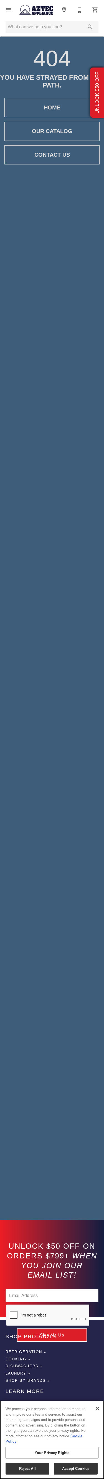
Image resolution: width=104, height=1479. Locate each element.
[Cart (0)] (95, 9)
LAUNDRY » (18, 1373)
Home (52, 107)
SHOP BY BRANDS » (28, 1380)
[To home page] (36, 9)
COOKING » (18, 1359)
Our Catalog (52, 131)
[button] (9, 9)
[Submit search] (90, 27)
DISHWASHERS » (24, 1366)
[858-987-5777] (79, 9)
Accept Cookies (75, 1468)
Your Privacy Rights (52, 1453)
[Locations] (64, 9)
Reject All (27, 1468)
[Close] (97, 1408)
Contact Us (52, 155)
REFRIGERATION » (26, 1352)
